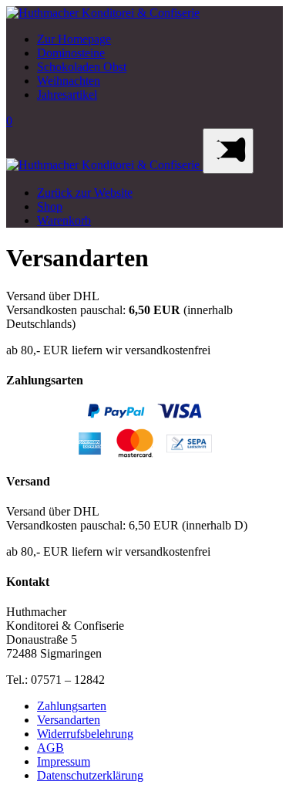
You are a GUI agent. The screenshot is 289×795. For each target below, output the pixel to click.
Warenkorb (64, 220)
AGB (50, 747)
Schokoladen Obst (81, 66)
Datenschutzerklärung (90, 775)
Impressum (63, 761)
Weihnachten (68, 80)
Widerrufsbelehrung (85, 733)
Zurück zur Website (85, 192)
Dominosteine (71, 52)
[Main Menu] (228, 151)
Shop (49, 206)
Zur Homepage (74, 39)
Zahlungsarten (71, 705)
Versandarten (68, 719)
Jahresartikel (67, 94)
